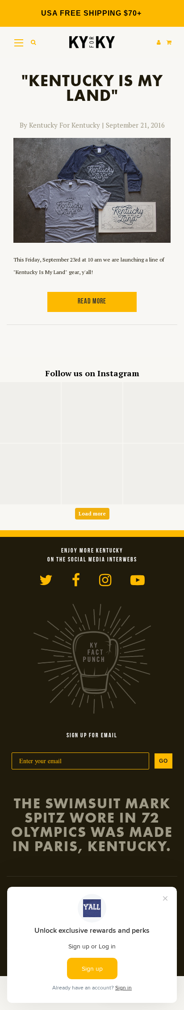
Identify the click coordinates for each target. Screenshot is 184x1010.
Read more (92, 301)
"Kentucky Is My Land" (92, 88)
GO (163, 761)
